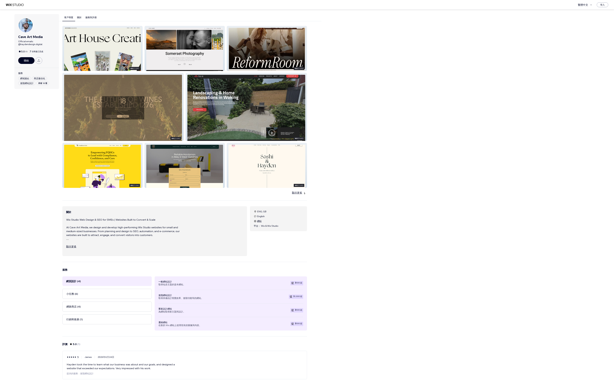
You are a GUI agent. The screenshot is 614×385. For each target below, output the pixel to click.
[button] (102, 48)
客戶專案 (68, 17)
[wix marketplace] (15, 5)
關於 (79, 17)
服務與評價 (91, 17)
